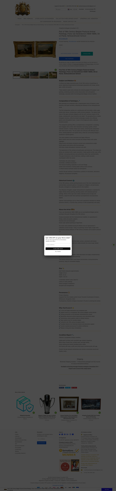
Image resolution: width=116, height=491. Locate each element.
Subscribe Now (58, 248)
